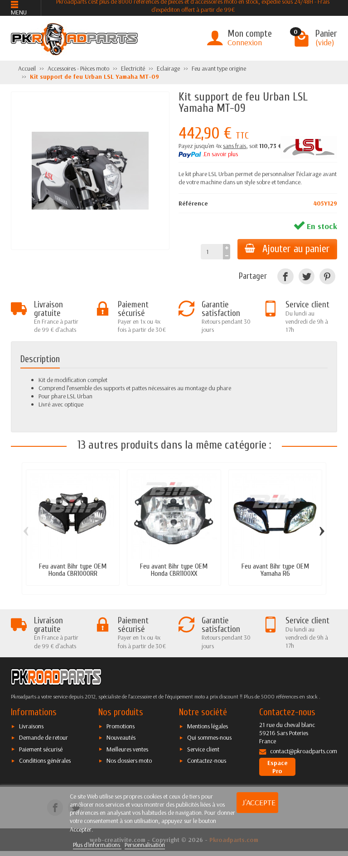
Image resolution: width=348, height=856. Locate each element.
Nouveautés (120, 737)
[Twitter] (306, 276)
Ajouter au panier (296, 249)
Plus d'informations (97, 845)
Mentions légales (207, 726)
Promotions (120, 726)
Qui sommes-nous (209, 737)
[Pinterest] (327, 276)
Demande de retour (43, 737)
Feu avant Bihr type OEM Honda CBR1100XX (174, 570)
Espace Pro (277, 767)
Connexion (244, 42)
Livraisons (31, 726)
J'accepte (259, 802)
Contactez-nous (206, 760)
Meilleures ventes (127, 749)
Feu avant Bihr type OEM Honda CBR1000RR (72, 570)
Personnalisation (145, 845)
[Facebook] (285, 276)
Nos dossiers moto (129, 760)
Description (40, 359)
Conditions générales (45, 760)
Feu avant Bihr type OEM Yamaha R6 (275, 570)
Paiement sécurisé (41, 749)
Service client (203, 749)
